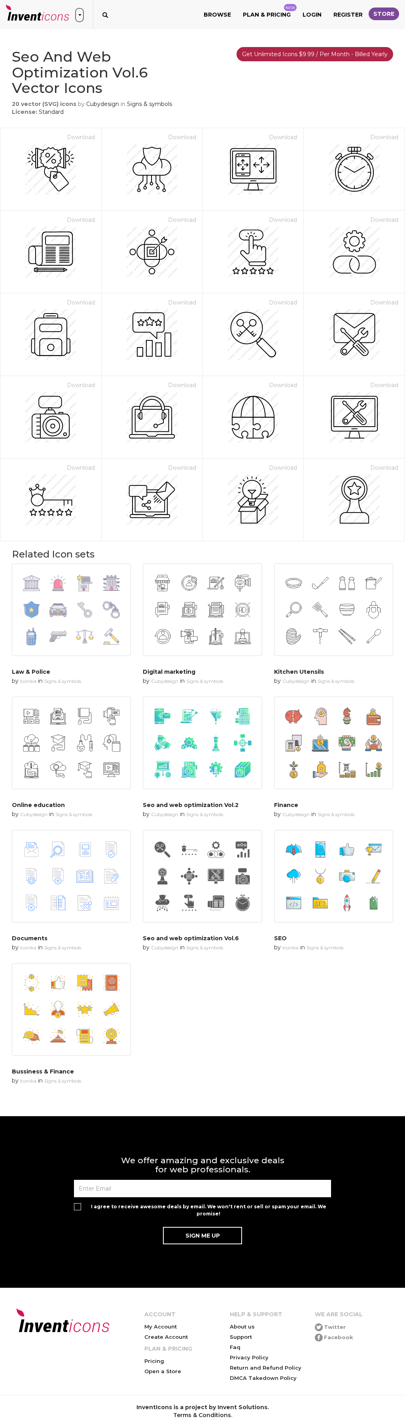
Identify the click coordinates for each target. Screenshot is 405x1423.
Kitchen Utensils (299, 671)
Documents (29, 938)
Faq (235, 1347)
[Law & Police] (71, 609)
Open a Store (162, 1371)
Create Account (166, 1337)
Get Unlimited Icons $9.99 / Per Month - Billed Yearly (315, 54)
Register (348, 14)
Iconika (28, 681)
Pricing (154, 1361)
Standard (51, 111)
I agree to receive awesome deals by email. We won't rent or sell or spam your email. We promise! (208, 1210)
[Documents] (71, 876)
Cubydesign (102, 104)
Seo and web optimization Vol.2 (190, 805)
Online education (38, 805)
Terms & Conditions (202, 1415)
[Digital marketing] (202, 609)
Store (383, 13)
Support (241, 1337)
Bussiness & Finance (43, 1071)
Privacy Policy (249, 1357)
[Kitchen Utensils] (333, 609)
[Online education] (71, 743)
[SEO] (333, 876)
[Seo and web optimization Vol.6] (202, 876)
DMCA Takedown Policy (263, 1378)
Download (81, 137)
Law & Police (31, 671)
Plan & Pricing (269, 12)
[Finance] (333, 743)
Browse (217, 14)
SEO (280, 938)
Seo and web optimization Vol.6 (191, 938)
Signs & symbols (149, 104)
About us (242, 1326)
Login (312, 14)
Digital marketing (169, 671)
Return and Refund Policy (265, 1367)
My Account (160, 1326)
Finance (286, 805)
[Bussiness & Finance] (71, 1009)
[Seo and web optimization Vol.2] (202, 743)
